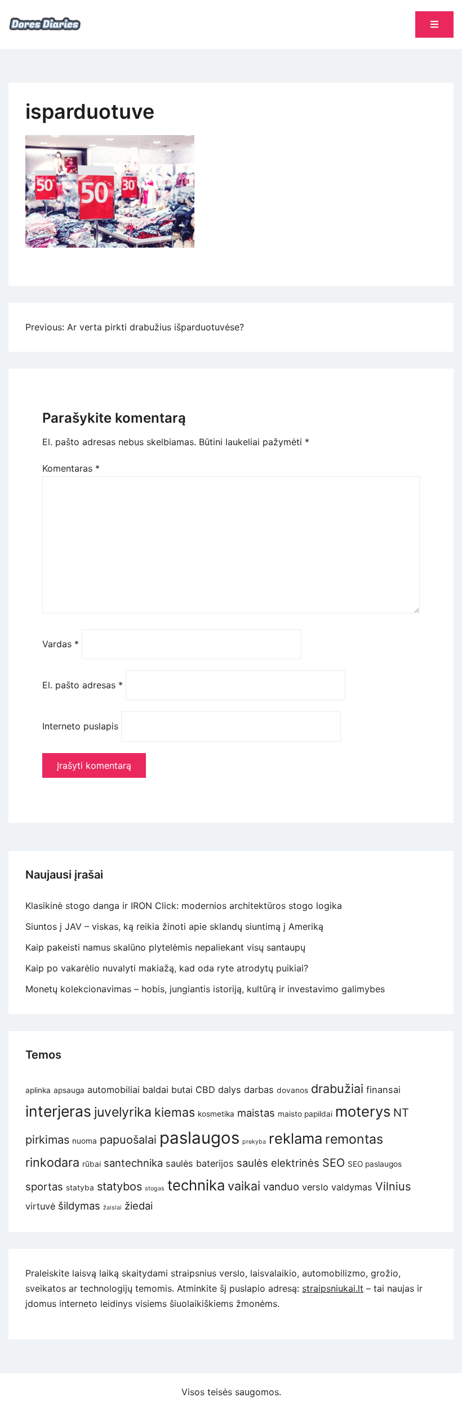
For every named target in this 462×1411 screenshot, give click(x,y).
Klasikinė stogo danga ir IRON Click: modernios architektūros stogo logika (183, 905)
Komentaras (71, 468)
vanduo (281, 1186)
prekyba (254, 1141)
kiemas (174, 1112)
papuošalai (128, 1139)
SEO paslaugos (375, 1163)
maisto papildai (305, 1113)
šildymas (79, 1205)
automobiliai (113, 1089)
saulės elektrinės (278, 1163)
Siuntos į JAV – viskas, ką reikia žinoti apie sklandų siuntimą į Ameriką (174, 926)
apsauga (69, 1090)
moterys (362, 1111)
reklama (295, 1138)
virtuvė (40, 1206)
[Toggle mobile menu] (434, 24)
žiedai (139, 1205)
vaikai (244, 1186)
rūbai (91, 1163)
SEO (333, 1163)
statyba (80, 1187)
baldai (155, 1089)
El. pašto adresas (82, 685)
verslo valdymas (337, 1187)
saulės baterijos (200, 1163)
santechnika (133, 1163)
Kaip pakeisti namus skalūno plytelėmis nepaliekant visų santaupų (165, 947)
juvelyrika (123, 1112)
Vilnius (393, 1186)
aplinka (38, 1090)
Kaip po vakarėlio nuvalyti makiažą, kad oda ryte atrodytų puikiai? (168, 968)
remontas (354, 1139)
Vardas (60, 643)
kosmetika (216, 1113)
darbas (259, 1089)
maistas (256, 1113)
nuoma (84, 1140)
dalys (229, 1089)
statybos (119, 1186)
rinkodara (52, 1162)
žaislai (112, 1207)
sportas (44, 1186)
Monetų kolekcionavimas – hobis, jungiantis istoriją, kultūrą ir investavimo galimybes (205, 989)
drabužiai (337, 1088)
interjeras (58, 1111)
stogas (155, 1188)
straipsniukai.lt (332, 1288)
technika (196, 1185)
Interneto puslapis (80, 726)
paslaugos (199, 1138)
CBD (205, 1089)
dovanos (292, 1090)
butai (182, 1089)
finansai (383, 1089)
